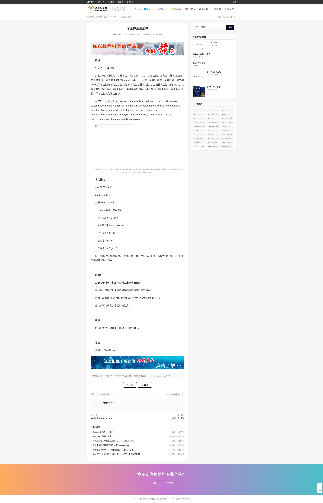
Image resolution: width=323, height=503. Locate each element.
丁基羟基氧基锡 (103, 394)
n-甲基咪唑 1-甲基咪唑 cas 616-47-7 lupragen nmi (113, 441)
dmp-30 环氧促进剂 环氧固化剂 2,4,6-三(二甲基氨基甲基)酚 (117, 454)
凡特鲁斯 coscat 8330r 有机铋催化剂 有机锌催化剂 (114, 450)
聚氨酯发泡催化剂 (213, 147)
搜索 (230, 27)
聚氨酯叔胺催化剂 (227, 147)
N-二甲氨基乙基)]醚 (226, 131)
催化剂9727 (198, 138)
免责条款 (130, 2)
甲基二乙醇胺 (226, 142)
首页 (138, 9)
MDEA (196, 130)
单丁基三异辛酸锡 (213, 139)
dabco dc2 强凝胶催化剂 (103, 432)
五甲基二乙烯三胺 (214, 72)
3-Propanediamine (199, 114)
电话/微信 (169, 483)
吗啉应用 (164, 9)
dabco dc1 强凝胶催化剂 (103, 436)
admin (119, 35)
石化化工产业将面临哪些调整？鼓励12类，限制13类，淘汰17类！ (199, 147)
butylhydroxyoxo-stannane (101, 418)
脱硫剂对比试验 (199, 63)
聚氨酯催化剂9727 (214, 87)
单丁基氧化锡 (226, 138)
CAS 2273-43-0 (213, 122)
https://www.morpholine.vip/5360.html (160, 376)
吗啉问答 (230, 9)
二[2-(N (210, 134)
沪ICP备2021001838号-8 (181, 499)
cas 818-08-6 (212, 43)
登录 (234, 2)
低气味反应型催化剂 (227, 135)
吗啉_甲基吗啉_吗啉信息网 (97, 17)
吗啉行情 (217, 9)
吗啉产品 (149, 9)
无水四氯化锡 (212, 142)
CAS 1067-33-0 (199, 122)
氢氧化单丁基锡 (178, 418)
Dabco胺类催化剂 (213, 127)
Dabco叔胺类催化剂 (199, 127)
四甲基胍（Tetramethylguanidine (199, 143)
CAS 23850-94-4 (227, 122)
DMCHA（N (226, 126)
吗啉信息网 (143, 499)
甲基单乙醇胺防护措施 (201, 54)
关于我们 (100, 2)
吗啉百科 (204, 9)
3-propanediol (213, 114)
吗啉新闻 (177, 9)
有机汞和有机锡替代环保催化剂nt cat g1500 (111, 445)
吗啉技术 (191, 9)
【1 (195, 134)
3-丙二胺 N (225, 114)
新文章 (120, 2)
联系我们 (111, 2)
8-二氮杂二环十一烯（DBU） (227, 118)
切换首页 (90, 2)
